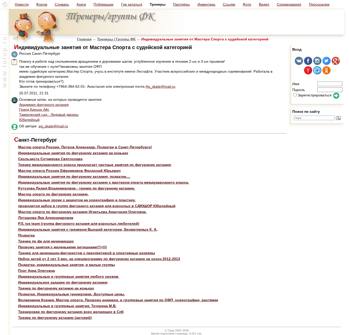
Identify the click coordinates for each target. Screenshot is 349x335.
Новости (22, 4)
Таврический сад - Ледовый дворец (48, 115)
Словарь (62, 4)
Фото (247, 4)
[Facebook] (308, 64)
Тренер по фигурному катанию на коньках (56, 288)
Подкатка (26, 235)
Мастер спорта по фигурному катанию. (53, 194)
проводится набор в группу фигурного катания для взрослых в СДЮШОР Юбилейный (97, 206)
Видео (264, 4)
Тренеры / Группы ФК (116, 39)
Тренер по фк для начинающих (46, 241)
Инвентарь (206, 4)
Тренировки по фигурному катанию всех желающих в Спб (71, 312)
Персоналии (319, 4)
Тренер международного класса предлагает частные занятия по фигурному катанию (94, 165)
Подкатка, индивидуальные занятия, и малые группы (66, 265)
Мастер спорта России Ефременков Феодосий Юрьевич (69, 171)
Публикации (103, 4)
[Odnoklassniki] (326, 73)
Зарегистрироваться (315, 95)
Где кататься (131, 4)
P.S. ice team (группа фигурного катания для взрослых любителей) (78, 223)
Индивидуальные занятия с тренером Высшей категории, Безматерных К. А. (87, 229)
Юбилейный (29, 120)
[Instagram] (317, 64)
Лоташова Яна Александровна (45, 218)
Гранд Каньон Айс (34, 109)
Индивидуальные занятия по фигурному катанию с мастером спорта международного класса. (103, 182)
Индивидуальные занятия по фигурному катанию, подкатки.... (74, 176)
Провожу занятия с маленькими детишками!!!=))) (62, 247)
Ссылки (229, 4)
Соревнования (289, 4)
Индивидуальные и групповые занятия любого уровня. (68, 276)
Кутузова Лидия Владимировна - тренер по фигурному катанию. (76, 188)
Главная (84, 39)
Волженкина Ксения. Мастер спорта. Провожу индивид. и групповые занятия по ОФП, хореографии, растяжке (118, 300)
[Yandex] (308, 73)
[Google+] (336, 64)
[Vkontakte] (299, 64)
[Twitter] (326, 64)
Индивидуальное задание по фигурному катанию (63, 282)
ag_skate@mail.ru (53, 126)
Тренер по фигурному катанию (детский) (55, 318)
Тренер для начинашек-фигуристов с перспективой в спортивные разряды (86, 253)
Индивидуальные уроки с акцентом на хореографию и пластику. (77, 200)
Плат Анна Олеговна (36, 271)
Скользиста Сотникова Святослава (50, 159)
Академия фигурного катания (44, 105)
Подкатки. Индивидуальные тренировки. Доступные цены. (71, 294)
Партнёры (181, 4)
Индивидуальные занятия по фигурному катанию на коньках (73, 153)
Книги (81, 4)
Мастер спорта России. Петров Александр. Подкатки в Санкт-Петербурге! (85, 147)
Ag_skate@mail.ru (160, 86)
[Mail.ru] (317, 73)
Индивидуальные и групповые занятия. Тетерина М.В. (67, 306)
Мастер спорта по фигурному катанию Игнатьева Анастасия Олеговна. (82, 212)
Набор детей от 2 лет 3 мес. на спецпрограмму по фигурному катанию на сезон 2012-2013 (99, 259)
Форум (41, 4)
